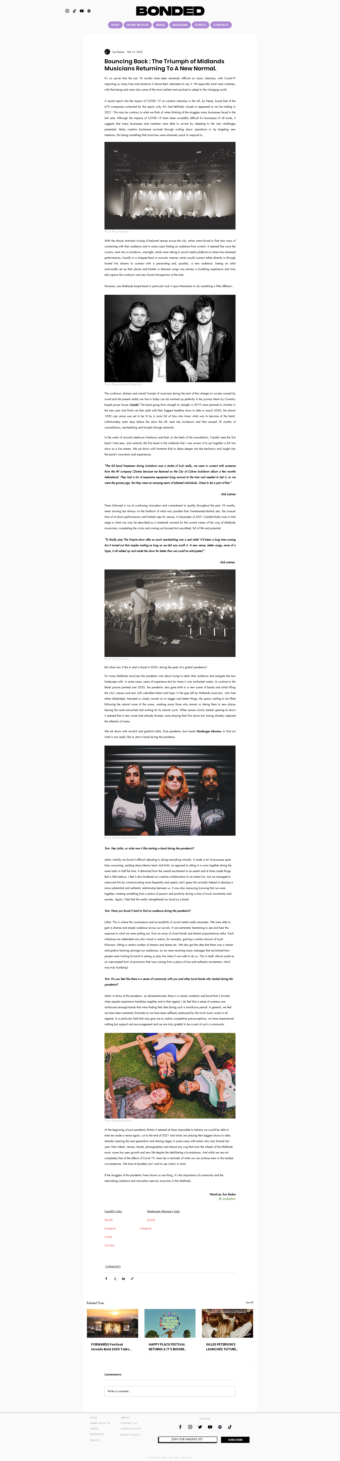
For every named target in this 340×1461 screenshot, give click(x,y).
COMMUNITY (113, 1266)
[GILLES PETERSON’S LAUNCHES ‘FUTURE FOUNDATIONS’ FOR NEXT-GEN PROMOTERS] (227, 1323)
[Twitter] (200, 1427)
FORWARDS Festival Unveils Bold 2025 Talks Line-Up (110, 1347)
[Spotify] (89, 11)
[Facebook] (180, 1427)
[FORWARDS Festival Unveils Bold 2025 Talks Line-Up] (112, 1323)
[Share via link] (132, 1278)
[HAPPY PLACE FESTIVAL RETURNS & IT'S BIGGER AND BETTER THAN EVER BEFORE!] (170, 1323)
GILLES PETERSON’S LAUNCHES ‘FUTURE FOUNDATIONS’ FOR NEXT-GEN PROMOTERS (226, 1347)
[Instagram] (67, 11)
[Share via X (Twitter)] (115, 1278)
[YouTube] (81, 11)
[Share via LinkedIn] (123, 1278)
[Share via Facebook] (106, 1278)
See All (249, 1302)
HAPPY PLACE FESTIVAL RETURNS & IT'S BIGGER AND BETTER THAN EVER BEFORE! (167, 1347)
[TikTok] (74, 11)
